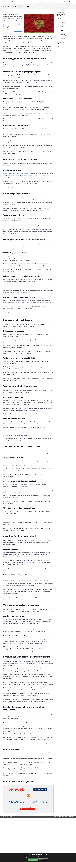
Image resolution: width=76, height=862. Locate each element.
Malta (61, 31)
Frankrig (61, 26)
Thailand (61, 41)
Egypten (61, 25)
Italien (61, 29)
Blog (63, 816)
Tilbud (65, 1)
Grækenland (62, 27)
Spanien (61, 39)
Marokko (61, 33)
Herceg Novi (63, 35)
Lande (60, 21)
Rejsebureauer (58, 1)
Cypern (61, 23)
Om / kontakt (59, 816)
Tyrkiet (61, 42)
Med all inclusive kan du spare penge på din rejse (16, 173)
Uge (59, 43)
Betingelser (71, 816)
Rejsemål (43, 1)
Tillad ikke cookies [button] (42, 859)
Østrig (61, 37)
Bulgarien (62, 22)
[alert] (38, 857)
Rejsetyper (50, 1)
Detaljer (49, 857)
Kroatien (61, 30)
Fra (58, 17)
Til (58, 19)
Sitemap (66, 816)
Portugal (61, 38)
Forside (37, 1)
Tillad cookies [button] (32, 859)
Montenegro (62, 34)
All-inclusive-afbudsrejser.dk (12, 2)
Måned (59, 18)
